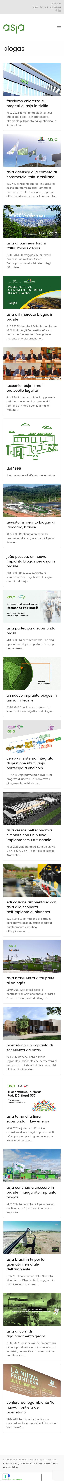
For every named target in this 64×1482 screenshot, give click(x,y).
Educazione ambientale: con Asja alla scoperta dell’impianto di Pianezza (31, 907)
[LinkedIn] (59, 11)
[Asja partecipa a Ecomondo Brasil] (32, 606)
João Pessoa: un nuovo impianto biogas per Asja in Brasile (31, 561)
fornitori (44, 7)
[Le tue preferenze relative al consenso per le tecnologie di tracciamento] (5, 1476)
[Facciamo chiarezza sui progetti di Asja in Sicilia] (32, 79)
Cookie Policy (29, 1463)
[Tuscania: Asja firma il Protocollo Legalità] (32, 363)
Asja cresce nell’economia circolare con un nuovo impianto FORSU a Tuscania (29, 835)
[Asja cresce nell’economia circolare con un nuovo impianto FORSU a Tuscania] (32, 808)
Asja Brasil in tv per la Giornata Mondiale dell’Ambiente (25, 1264)
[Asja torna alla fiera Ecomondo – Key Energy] (32, 1094)
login (35, 7)
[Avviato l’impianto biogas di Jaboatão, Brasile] (32, 500)
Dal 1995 (14, 468)
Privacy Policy (11, 1463)
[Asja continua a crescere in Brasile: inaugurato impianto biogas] (32, 1165)
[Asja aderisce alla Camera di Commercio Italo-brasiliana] (32, 150)
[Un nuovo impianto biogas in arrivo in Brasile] (32, 673)
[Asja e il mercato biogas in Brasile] (32, 292)
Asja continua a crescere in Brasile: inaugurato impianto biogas (31, 1192)
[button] (59, 28)
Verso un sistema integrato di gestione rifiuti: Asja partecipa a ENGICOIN (30, 763)
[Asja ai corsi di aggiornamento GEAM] (32, 1309)
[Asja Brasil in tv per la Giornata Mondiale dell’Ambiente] (32, 1237)
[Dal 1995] (32, 440)
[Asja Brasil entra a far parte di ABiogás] (32, 956)
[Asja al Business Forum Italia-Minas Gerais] (32, 221)
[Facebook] (56, 11)
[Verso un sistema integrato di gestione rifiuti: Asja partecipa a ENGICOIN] (32, 736)
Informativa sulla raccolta (12, 1479)
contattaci (55, 7)
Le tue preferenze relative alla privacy (24, 1476)
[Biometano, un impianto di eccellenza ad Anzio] (32, 1023)
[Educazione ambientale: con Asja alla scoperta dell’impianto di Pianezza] (32, 880)
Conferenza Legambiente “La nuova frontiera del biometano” (31, 1407)
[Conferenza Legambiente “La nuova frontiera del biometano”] (32, 1380)
